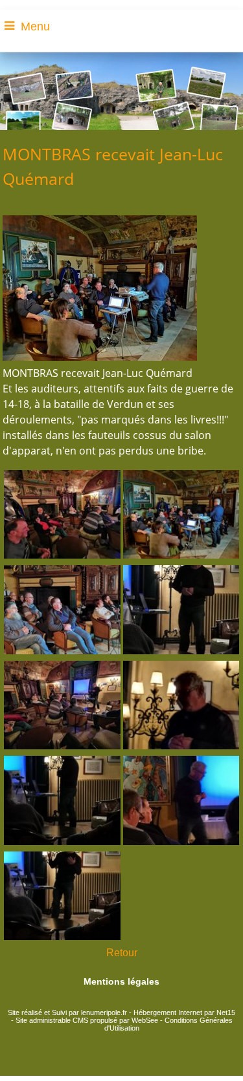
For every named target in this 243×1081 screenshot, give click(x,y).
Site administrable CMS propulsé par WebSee (87, 1020)
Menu (35, 26)
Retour (121, 952)
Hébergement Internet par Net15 (184, 1012)
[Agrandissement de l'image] (62, 555)
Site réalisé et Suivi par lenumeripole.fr (67, 1012)
